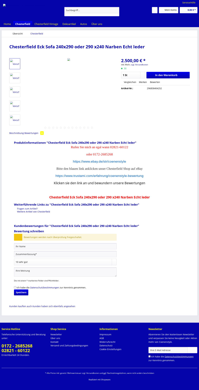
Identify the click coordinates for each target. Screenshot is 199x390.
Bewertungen (33, 133)
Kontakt (54, 341)
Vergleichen (129, 82)
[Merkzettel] (154, 10)
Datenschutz (106, 345)
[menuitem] (91, 11)
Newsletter (56, 334)
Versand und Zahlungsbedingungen (69, 345)
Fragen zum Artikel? (27, 208)
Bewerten (154, 82)
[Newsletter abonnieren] (192, 350)
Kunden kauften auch (20, 306)
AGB (102, 338)
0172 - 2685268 (17, 346)
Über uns (55, 338)
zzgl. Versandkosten (139, 64)
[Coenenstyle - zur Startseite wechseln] (24, 10)
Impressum (105, 334)
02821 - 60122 (16, 350)
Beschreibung (16, 133)
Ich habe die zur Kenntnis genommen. (51, 287)
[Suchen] (116, 10)
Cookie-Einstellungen (110, 349)
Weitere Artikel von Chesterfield (33, 211)
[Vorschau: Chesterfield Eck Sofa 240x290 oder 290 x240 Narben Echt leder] (14, 63)
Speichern (21, 292)
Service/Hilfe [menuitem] (189, 2)
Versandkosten (92, 373)
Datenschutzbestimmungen (44, 287)
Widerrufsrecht (107, 341)
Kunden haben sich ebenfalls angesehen (53, 306)
